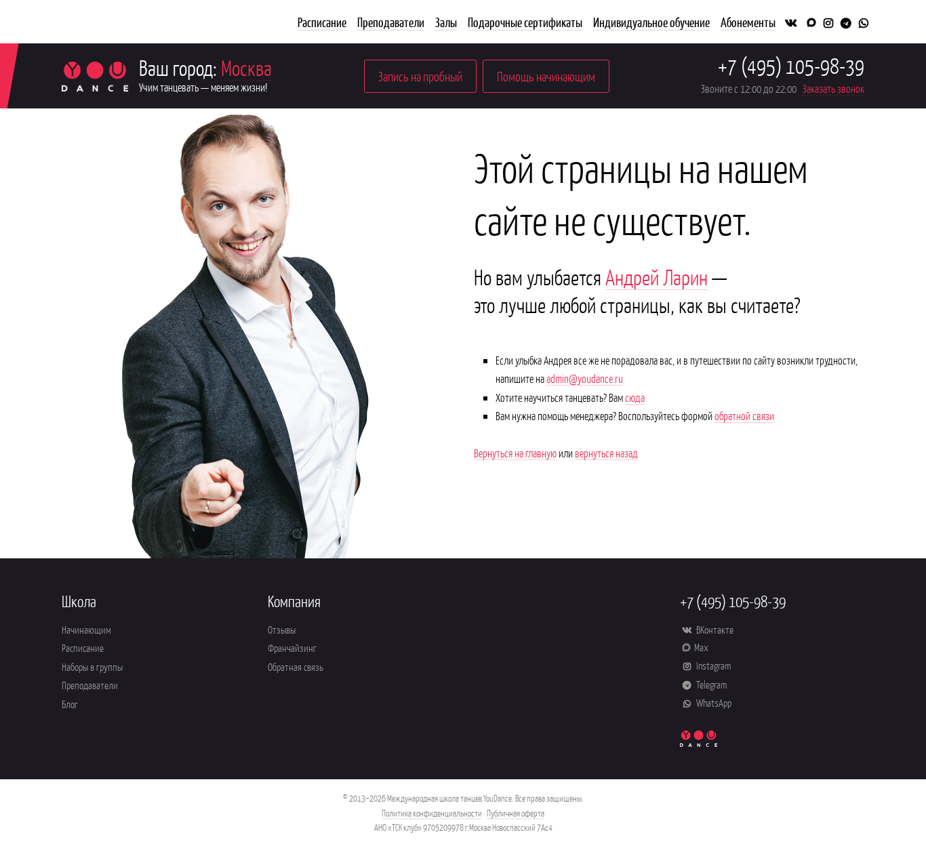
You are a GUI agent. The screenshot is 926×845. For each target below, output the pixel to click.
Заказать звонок (833, 88)
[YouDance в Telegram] (846, 22)
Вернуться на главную (515, 452)
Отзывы (282, 629)
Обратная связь (295, 666)
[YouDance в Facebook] (810, 22)
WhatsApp (712, 702)
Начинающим (86, 629)
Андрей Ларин (656, 276)
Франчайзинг (292, 647)
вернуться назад (606, 452)
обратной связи (744, 415)
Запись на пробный (420, 76)
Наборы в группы (92, 666)
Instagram (712, 665)
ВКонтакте (713, 629)
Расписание (83, 647)
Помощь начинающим (546, 76)
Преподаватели (90, 684)
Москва (246, 67)
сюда (635, 397)
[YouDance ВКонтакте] (791, 22)
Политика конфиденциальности (432, 813)
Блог (70, 703)
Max (701, 646)
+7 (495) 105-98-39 (791, 65)
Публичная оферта (515, 813)
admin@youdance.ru (584, 378)
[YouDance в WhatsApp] (863, 22)
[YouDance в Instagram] (828, 22)
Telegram (710, 684)
